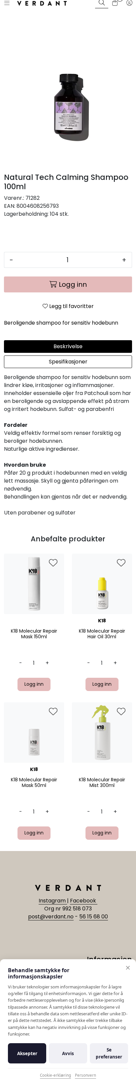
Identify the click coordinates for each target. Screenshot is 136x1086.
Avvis (68, 1053)
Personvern (85, 1075)
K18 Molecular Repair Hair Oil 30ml (102, 634)
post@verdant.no (51, 916)
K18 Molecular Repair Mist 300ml (102, 782)
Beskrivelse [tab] (68, 346)
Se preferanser (109, 1053)
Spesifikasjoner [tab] (68, 361)
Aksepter (27, 1053)
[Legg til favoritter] (53, 563)
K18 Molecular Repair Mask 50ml (34, 782)
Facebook (83, 900)
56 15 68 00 (93, 916)
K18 (102, 620)
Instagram (53, 900)
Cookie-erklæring (55, 1075)
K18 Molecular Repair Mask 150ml (34, 634)
